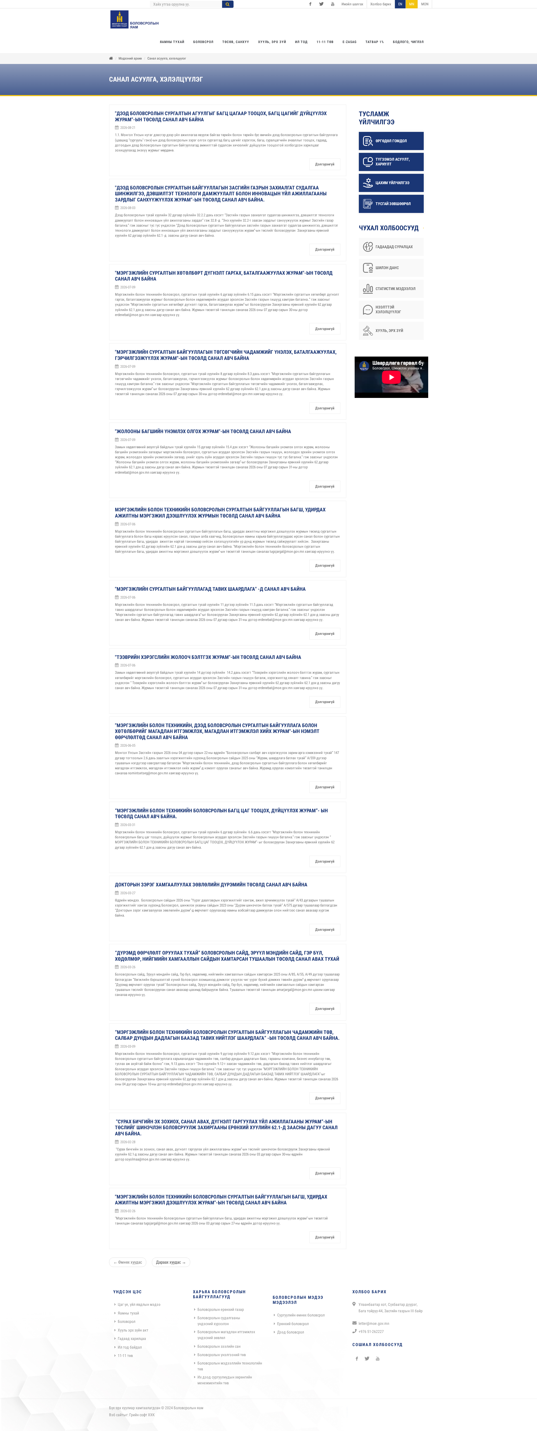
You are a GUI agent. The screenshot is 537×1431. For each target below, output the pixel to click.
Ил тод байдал (130, 1347)
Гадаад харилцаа (132, 1338)
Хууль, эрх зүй (389, 330)
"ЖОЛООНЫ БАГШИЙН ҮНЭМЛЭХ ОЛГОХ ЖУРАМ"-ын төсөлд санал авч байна (203, 431)
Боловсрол (126, 1321)
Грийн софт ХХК (142, 1415)
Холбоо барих (380, 4)
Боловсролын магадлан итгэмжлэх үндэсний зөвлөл (226, 1335)
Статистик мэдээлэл (396, 288)
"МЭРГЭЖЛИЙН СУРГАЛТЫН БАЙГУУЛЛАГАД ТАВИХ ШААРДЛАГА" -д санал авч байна (210, 589)
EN (400, 4)
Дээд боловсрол (290, 1332)
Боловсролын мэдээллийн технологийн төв (229, 1366)
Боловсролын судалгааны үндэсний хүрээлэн (218, 1321)
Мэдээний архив (130, 58)
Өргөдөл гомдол (391, 141)
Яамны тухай (128, 1313)
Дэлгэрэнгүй (325, 164)
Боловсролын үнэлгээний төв (221, 1354)
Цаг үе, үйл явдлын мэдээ (139, 1304)
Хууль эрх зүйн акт (133, 1330)
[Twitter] (321, 4)
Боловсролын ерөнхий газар (220, 1309)
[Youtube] (332, 4)
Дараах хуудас (171, 1262)
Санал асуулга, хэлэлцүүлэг (166, 58)
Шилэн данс (387, 267)
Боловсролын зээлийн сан (219, 1346)
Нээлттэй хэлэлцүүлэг (388, 309)
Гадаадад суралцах (394, 247)
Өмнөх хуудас (127, 1262)
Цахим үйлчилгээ (392, 183)
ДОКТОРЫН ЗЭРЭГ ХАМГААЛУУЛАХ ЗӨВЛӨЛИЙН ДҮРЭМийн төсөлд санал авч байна (211, 884)
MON (424, 4)
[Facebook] (310, 4)
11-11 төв (125, 1355)
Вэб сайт (116, 1415)
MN (411, 4)
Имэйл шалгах (352, 4)
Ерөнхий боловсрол (293, 1323)
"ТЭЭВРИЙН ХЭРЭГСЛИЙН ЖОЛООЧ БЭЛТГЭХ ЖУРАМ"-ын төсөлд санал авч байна (208, 657)
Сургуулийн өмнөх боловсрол (301, 1315)
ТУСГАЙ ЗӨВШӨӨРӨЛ (393, 203)
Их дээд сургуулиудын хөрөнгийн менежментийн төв (224, 1380)
